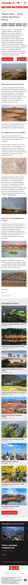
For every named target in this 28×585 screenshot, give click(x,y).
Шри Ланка (11, 24)
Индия (8, 7)
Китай (3, 7)
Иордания (19, 7)
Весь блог (4, 24)
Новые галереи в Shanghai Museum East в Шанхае (12, 369)
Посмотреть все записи (9, 512)
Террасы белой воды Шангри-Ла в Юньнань (13, 392)
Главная (3, 10)
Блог (7, 10)
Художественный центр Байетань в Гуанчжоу (13, 324)
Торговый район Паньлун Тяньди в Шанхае (12, 346)
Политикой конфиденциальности (10, 583)
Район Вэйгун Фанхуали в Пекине (10, 506)
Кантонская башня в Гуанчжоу (9, 461)
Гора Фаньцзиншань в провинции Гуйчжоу (12, 439)
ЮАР (13, 7)
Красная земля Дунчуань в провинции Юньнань (11, 416)
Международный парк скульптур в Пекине (12, 484)
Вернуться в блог (6, 295)
